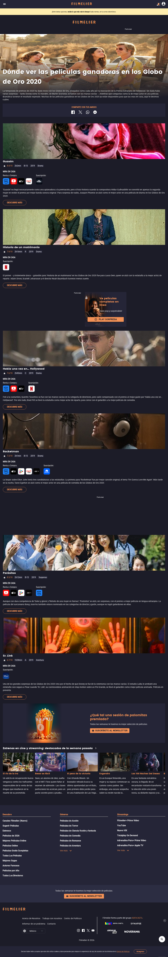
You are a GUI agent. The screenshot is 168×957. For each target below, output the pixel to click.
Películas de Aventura (70, 845)
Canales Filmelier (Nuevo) (15, 820)
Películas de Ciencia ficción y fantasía (78, 830)
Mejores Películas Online (14, 840)
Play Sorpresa (108, 319)
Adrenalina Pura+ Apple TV (130, 845)
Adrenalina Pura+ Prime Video (131, 840)
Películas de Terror (69, 825)
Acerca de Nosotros (31, 918)
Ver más (64, 850)
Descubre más (14, 202)
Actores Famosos (11, 865)
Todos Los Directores (13, 875)
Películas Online (10, 845)
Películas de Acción (69, 820)
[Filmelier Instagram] (78, 931)
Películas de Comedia (70, 835)
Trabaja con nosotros (52, 918)
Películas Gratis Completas (15, 850)
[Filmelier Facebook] (83, 931)
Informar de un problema (33, 923)
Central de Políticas (123, 951)
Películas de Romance (70, 840)
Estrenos (7, 830)
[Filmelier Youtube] (93, 931)
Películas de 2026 (11, 835)
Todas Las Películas (12, 855)
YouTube (121, 825)
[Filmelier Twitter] (88, 931)
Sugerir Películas (11, 825)
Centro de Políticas (73, 918)
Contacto (51, 923)
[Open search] (162, 939)
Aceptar (140, 951)
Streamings (122, 814)
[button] (42, 931)
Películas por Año (11, 870)
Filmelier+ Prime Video (128, 820)
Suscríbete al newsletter (111, 730)
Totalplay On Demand (127, 835)
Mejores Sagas (10, 860)
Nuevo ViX (122, 830)
